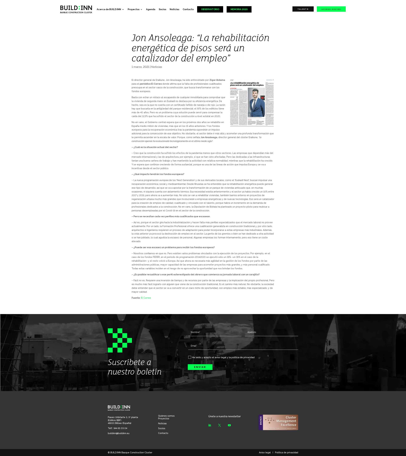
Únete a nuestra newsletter (224, 416)
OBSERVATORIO (210, 9)
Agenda (150, 9)
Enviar (200, 367)
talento (303, 9)
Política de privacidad (286, 452)
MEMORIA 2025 (239, 9)
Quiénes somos (166, 416)
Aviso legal (265, 452)
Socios (162, 9)
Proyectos (133, 9)
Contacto (188, 9)
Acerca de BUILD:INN (109, 9)
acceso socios (331, 9)
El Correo (146, 298)
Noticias (174, 9)
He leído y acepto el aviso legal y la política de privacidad (223, 357)
